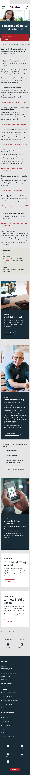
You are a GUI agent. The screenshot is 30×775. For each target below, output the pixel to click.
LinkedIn (8, 756)
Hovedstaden (6, 733)
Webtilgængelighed (8, 704)
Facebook (8, 748)
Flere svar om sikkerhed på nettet (16, 469)
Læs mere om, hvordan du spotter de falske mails (16, 207)
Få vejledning (10, 581)
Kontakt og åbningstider (9, 692)
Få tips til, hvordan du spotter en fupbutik (15, 144)
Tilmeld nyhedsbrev (8, 708)
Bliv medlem (15, 769)
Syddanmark (6, 725)
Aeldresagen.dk (4, 2)
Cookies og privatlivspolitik (10, 700)
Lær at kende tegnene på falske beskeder (15, 124)
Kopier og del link (22, 647)
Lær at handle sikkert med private (13, 190)
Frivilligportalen (24, 2)
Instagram (22, 748)
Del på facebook (8, 639)
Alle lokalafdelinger (8, 736)
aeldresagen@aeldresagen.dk (9, 673)
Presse (5, 689)
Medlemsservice (7, 696)
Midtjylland (6, 721)
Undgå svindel (7, 36)
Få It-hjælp (9, 621)
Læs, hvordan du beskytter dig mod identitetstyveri (13, 169)
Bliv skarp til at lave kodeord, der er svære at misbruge (15, 224)
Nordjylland (6, 717)
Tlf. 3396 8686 (5, 676)
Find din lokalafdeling (12, 433)
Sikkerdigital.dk (7, 260)
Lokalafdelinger (15, 2)
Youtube (22, 756)
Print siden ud (8, 647)
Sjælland (5, 729)
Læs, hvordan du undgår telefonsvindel (14, 102)
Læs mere (9, 544)
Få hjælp (6, 39)
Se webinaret (10, 333)
